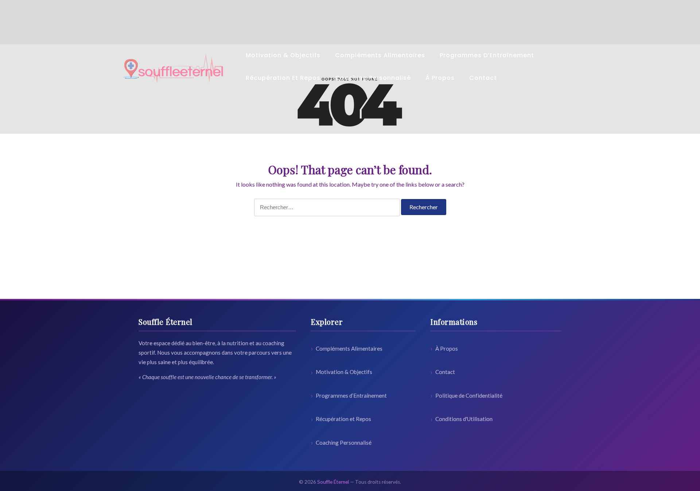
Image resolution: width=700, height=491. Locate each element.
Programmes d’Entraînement (487, 55)
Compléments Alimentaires (380, 55)
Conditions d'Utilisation (464, 419)
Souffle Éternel (333, 482)
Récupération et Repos (283, 78)
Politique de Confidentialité (468, 395)
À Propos (440, 78)
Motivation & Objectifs (283, 55)
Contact (483, 78)
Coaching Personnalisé (373, 78)
